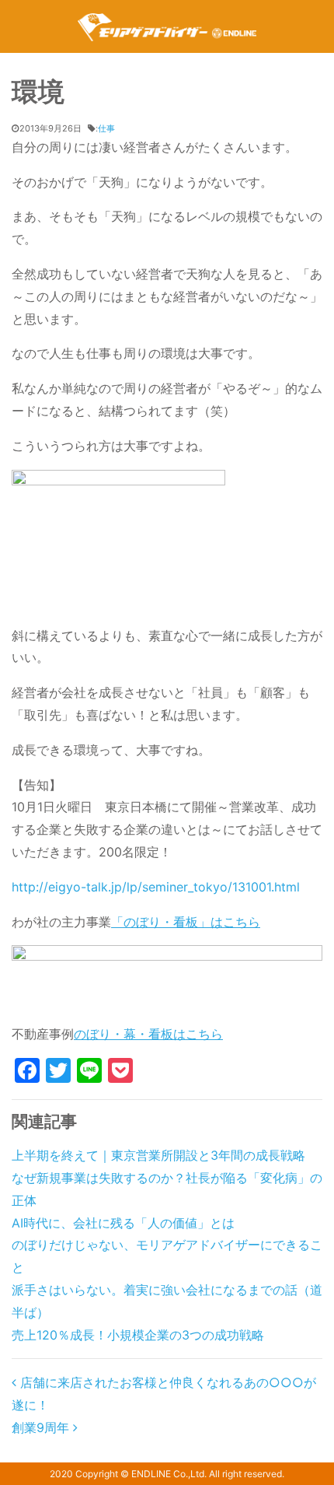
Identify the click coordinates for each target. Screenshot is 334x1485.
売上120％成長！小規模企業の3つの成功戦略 (138, 1335)
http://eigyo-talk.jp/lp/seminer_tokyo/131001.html (156, 887)
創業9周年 (42, 1427)
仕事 (106, 128)
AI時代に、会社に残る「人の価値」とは (123, 1223)
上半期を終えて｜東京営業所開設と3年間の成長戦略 (158, 1155)
